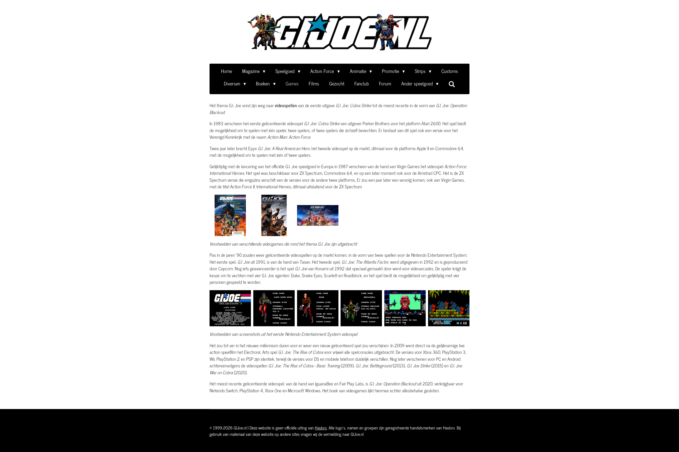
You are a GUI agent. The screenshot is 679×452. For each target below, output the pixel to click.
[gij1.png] (230, 308)
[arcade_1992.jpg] (230, 215)
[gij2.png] (318, 308)
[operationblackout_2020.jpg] (318, 215)
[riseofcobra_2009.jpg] (274, 215)
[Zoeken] (452, 84)
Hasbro (321, 427)
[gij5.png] (405, 308)
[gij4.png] (361, 308)
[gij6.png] (449, 308)
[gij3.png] (274, 308)
